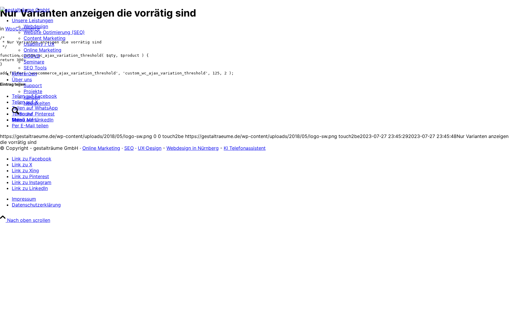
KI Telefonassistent (245, 148)
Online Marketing (101, 148)
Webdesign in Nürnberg (192, 148)
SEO (129, 148)
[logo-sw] (25, 10)
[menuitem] (48, 44)
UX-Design (149, 148)
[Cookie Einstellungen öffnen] (44, 266)
